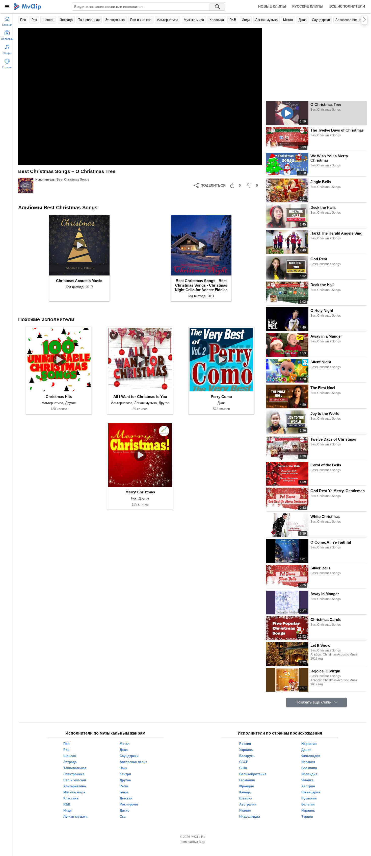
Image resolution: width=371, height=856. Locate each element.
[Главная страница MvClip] (27, 6)
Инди (246, 20)
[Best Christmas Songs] (25, 185)
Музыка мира (194, 20)
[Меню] (7, 7)
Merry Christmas (140, 492)
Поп (23, 20)
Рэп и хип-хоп (140, 20)
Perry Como (221, 396)
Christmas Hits (59, 396)
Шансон (48, 20)
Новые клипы (272, 6)
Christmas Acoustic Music (79, 281)
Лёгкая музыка (266, 20)
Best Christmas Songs (73, 179)
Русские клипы (307, 6)
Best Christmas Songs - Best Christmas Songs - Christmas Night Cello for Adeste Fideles (201, 285)
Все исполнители (347, 6)
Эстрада (66, 20)
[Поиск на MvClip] (217, 7)
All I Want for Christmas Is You (140, 396)
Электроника (115, 20)
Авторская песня (348, 20)
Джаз (302, 20)
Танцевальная (89, 20)
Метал (288, 20)
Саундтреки (321, 20)
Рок (34, 20)
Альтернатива (167, 20)
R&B (232, 20)
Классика (216, 20)
